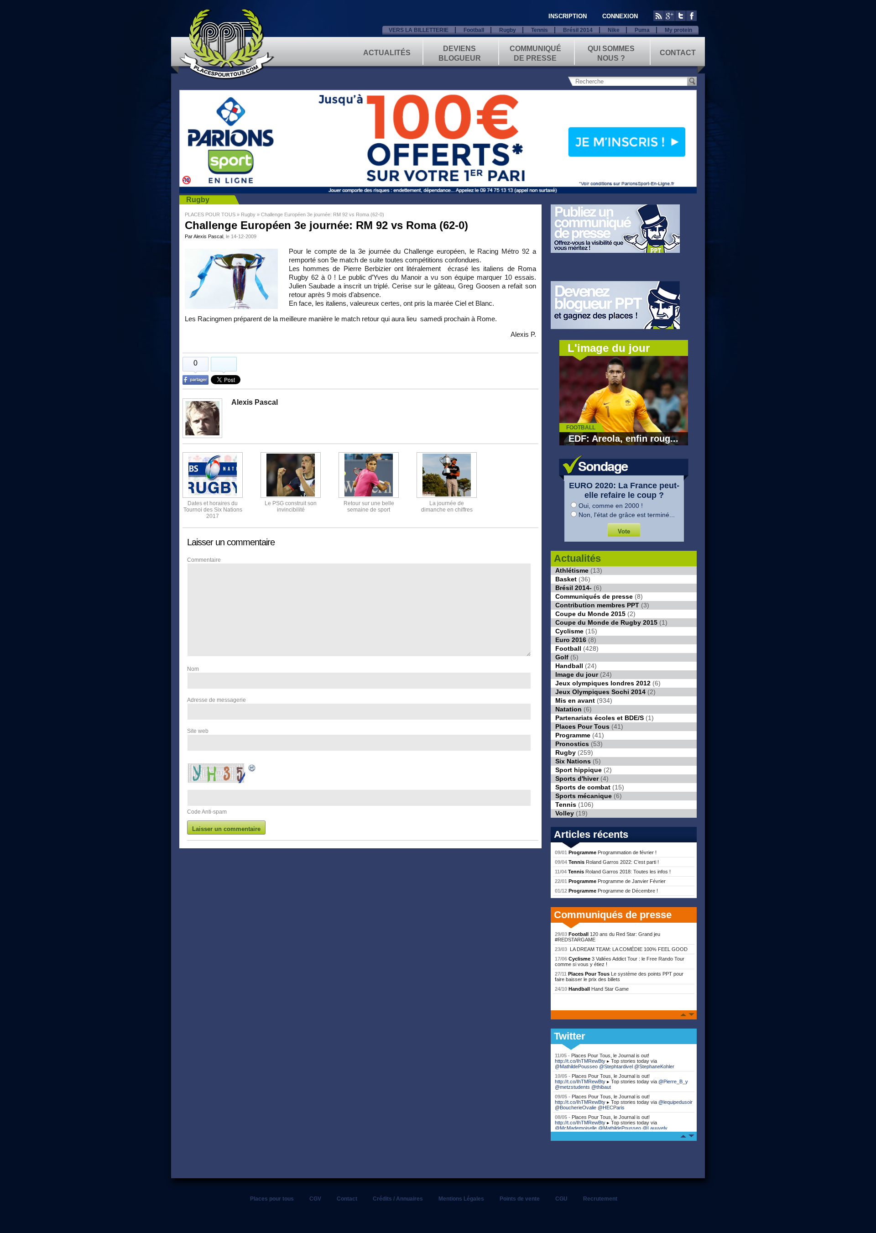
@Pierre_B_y (673, 1081)
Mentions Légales (461, 1199)
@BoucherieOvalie (575, 1107)
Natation (568, 709)
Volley (564, 813)
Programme (572, 735)
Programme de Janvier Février (610, 881)
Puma (642, 30)
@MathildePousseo (576, 1066)
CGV (315, 1199)
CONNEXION (620, 16)
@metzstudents (572, 1087)
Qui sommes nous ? (611, 53)
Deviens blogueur (459, 53)
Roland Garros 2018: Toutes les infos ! (613, 871)
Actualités (387, 53)
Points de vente (520, 1199)
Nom (193, 669)
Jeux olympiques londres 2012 (603, 683)
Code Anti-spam (207, 812)
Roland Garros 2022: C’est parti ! (607, 862)
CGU (561, 1199)
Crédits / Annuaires (398, 1199)
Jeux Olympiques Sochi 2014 (600, 691)
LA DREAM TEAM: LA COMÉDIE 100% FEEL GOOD (621, 949)
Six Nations (573, 761)
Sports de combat (582, 787)
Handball (569, 665)
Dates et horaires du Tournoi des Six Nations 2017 (212, 509)
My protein (678, 30)
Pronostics (572, 743)
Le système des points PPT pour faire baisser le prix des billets (619, 976)
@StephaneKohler (654, 1066)
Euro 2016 (570, 639)
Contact (678, 53)
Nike (614, 30)
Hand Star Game (592, 989)
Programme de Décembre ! (606, 890)
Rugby (507, 30)
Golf (561, 657)
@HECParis (611, 1107)
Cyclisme (569, 631)
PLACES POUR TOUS (210, 214)
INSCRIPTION (567, 16)
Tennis (539, 30)
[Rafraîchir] (252, 769)
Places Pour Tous (582, 726)
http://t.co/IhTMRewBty (580, 1061)
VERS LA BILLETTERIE (418, 30)
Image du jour (576, 674)
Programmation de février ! (606, 852)
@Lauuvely (654, 1128)
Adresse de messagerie (216, 700)
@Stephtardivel (616, 1066)
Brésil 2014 (578, 30)
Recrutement (600, 1199)
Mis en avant (575, 700)
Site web (198, 731)
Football (474, 30)
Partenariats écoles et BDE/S (599, 717)
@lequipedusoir (675, 1102)
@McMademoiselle (576, 1128)
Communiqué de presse (535, 53)
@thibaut (601, 1087)
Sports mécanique (583, 795)
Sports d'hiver (577, 778)
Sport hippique (578, 769)
